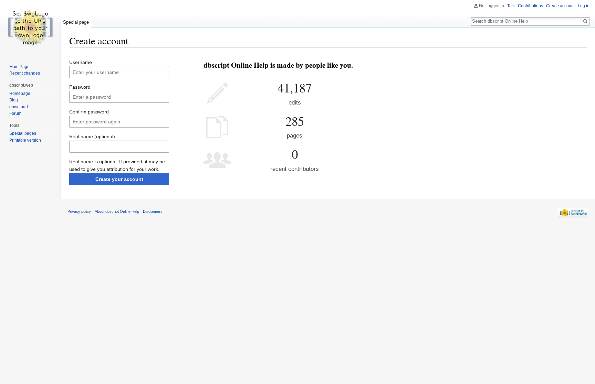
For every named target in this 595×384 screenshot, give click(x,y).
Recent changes (24, 73)
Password (80, 87)
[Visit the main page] (30, 27)
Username (80, 62)
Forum (15, 113)
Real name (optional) (92, 136)
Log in (583, 5)
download (18, 107)
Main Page (19, 66)
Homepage (19, 93)
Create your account (119, 179)
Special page (76, 22)
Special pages (22, 133)
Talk (511, 5)
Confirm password (89, 111)
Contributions (530, 5)
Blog (13, 100)
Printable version (25, 140)
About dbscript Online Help (117, 211)
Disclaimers (153, 211)
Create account (560, 5)
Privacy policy (79, 211)
